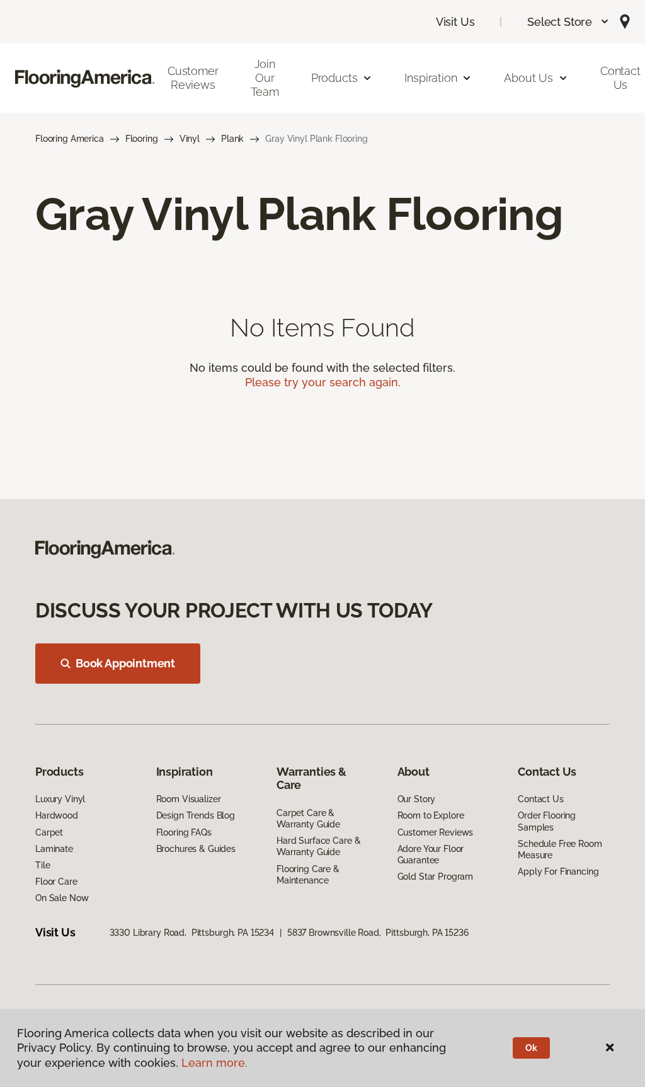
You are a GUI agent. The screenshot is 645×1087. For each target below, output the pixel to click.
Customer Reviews (193, 77)
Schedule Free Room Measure (560, 849)
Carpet (49, 832)
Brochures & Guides (196, 849)
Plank (232, 139)
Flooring (141, 139)
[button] (568, 21)
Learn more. (214, 1062)
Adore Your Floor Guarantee (430, 854)
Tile (42, 865)
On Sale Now (61, 898)
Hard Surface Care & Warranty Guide (318, 846)
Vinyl (190, 139)
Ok (531, 1048)
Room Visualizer (188, 799)
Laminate (54, 849)
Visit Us (455, 21)
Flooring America (69, 139)
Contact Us (541, 799)
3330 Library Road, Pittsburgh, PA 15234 (192, 933)
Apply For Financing (558, 871)
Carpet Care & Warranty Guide (308, 818)
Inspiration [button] (430, 77)
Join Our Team (265, 77)
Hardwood (56, 815)
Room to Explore (430, 815)
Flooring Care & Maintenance (308, 874)
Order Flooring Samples (547, 821)
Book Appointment (125, 663)
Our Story (416, 799)
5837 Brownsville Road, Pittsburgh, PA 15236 (378, 933)
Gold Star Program (435, 876)
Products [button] (334, 77)
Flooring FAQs (184, 832)
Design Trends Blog (195, 815)
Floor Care (56, 882)
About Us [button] (528, 77)
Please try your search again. (323, 382)
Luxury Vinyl (60, 799)
